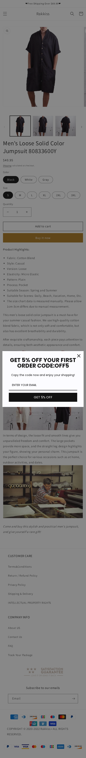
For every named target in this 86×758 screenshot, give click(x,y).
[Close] (79, 356)
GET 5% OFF (43, 397)
